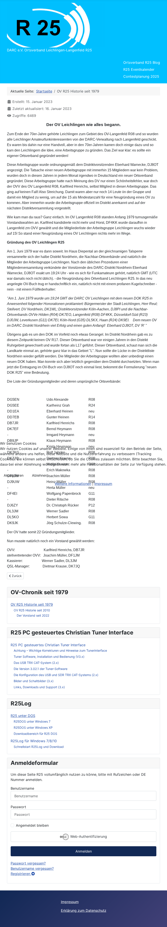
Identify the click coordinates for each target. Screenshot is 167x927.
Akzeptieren (13, 475)
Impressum (103, 483)
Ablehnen (39, 475)
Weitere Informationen (73, 483)
